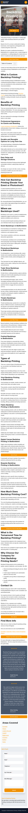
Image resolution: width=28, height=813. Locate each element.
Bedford (4, 739)
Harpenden (9, 631)
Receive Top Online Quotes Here (14, 636)
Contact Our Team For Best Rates (14, 175)
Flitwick (2, 633)
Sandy (4, 742)
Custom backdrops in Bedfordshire (9, 126)
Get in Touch (14, 455)
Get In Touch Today (14, 59)
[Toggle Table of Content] (14, 64)
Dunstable (3, 631)
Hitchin (14, 631)
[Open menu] (25, 2)
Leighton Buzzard (6, 731)
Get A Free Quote (14, 716)
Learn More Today (14, 320)
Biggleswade (5, 735)
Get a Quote (13, 30)
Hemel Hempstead (20, 631)
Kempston (4, 737)
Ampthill (4, 733)
